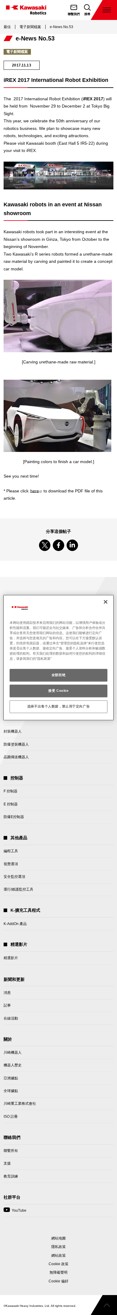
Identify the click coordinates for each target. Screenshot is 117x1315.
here (36, 490)
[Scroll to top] (104, 1305)
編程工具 (11, 851)
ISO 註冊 (11, 1116)
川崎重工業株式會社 (20, 1103)
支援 (7, 1163)
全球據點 (11, 1091)
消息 (7, 993)
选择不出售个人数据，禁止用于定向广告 (58, 706)
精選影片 (11, 958)
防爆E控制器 (14, 817)
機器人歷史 (13, 1065)
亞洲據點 (11, 1078)
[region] (58, 657)
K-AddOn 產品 (15, 924)
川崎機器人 (13, 1052)
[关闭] (105, 601)
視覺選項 (11, 864)
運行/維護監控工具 (18, 889)
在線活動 (11, 1018)
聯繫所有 (11, 1151)
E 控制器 (11, 804)
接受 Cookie (58, 690)
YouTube (15, 1212)
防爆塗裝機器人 (16, 744)
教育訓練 (11, 1176)
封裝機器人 (13, 731)
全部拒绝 (58, 675)
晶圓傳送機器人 (16, 757)
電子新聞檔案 (30, 27)
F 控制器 (10, 791)
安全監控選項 (14, 877)
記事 (7, 1005)
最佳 (7, 27)
